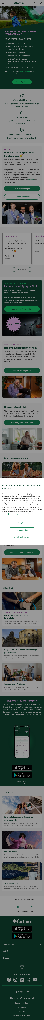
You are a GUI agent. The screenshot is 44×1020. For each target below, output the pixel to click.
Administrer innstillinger (22, 537)
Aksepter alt (22, 523)
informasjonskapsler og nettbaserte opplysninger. (19, 514)
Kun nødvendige (22, 530)
